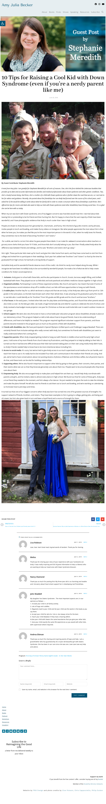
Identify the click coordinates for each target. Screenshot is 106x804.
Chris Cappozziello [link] (83, 790)
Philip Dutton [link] (97, 790)
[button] (93, 519)
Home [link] (4, 707)
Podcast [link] (4, 716)
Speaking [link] (5, 725)
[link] (2, 23)
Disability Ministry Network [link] (93, 784)
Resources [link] (5, 722)
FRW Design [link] (38, 790)
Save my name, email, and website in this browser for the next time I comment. (49, 689)
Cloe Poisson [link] (67, 790)
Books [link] (4, 713)
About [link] (4, 710)
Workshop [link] (5, 719)
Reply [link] (85, 542)
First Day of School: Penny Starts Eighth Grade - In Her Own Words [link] (49, 656)
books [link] (100, 779)
